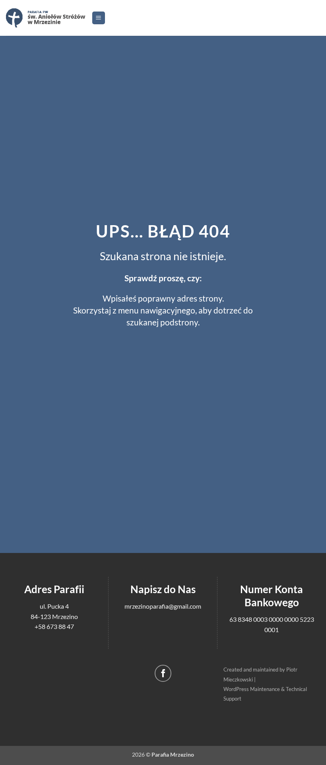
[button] (98, 18)
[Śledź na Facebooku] (163, 673)
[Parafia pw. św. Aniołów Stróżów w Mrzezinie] (45, 17)
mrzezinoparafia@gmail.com (162, 606)
